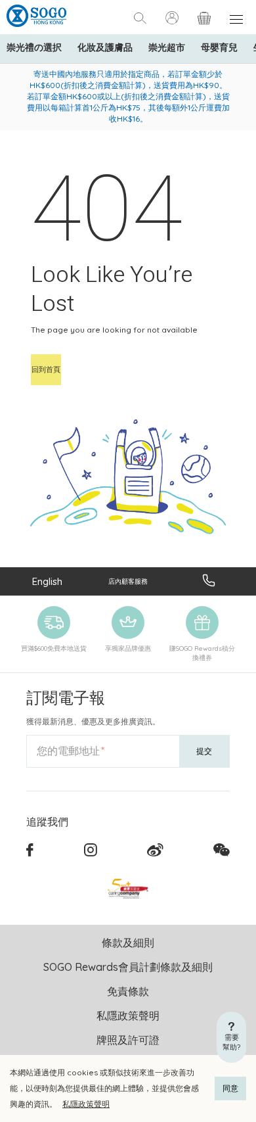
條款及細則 (128, 942)
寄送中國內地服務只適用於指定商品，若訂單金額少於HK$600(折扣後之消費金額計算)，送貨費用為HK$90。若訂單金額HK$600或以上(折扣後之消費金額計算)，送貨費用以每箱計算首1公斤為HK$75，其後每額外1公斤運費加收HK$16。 (128, 96)
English (47, 581)
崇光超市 (166, 47)
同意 (230, 1088)
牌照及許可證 (128, 1039)
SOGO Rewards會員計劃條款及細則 (128, 966)
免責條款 (128, 991)
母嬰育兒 (219, 47)
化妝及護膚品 (105, 47)
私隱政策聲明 (86, 1104)
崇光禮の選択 (34, 47)
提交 (204, 751)
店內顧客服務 (128, 581)
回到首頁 (46, 369)
